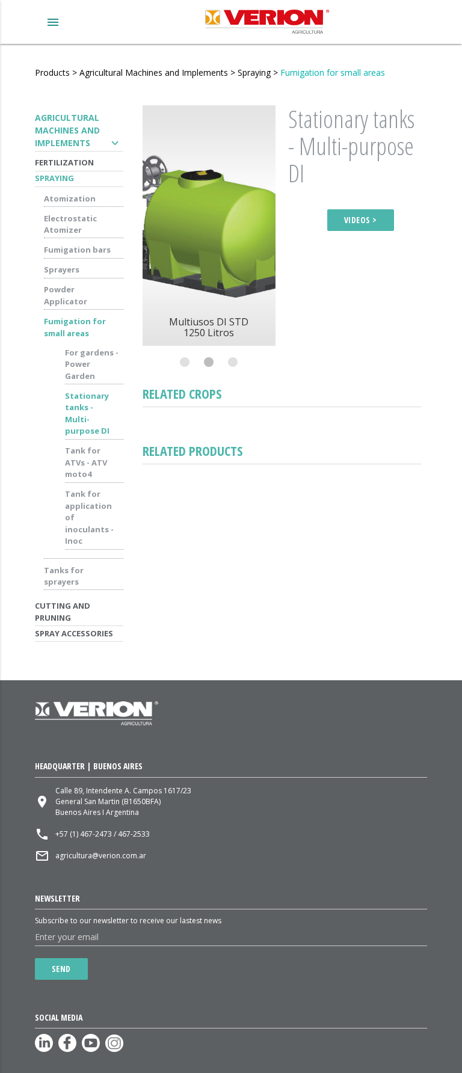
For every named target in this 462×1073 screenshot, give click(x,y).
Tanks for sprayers (64, 576)
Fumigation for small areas (332, 72)
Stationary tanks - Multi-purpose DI (87, 413)
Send (61, 968)
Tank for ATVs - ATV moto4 (86, 462)
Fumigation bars (77, 249)
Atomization (70, 198)
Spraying (254, 72)
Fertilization (64, 162)
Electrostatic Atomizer (70, 224)
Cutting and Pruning (62, 611)
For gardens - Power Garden (92, 364)
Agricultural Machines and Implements (153, 72)
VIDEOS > (360, 220)
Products (52, 72)
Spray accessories (74, 633)
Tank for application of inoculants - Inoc (89, 517)
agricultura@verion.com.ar (100, 855)
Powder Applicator (65, 295)
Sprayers (61, 269)
